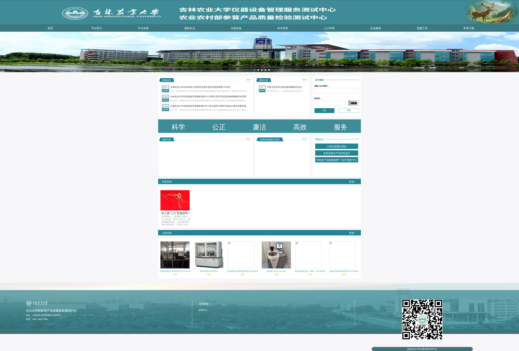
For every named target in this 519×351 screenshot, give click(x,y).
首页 (50, 28)
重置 (349, 110)
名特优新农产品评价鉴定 (336, 153)
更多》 (249, 79)
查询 (324, 111)
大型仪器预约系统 (336, 146)
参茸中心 (203, 309)
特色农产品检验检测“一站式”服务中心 (336, 159)
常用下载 (468, 28)
